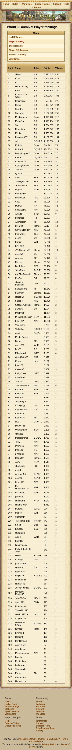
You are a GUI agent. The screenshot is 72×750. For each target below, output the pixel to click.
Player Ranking (16, 41)
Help (66, 4)
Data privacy (53, 739)
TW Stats (40, 714)
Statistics (9, 709)
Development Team (45, 728)
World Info (27, 4)
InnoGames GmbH (27, 739)
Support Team (43, 726)
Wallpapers (10, 714)
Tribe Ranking (16, 46)
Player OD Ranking (18, 50)
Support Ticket (12, 723)
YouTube (40, 711)
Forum (37, 7)
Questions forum (13, 726)
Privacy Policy (49, 744)
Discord (40, 709)
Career (39, 723)
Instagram (41, 704)
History (39, 731)
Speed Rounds (42, 4)
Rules (15, 4)
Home (6, 4)
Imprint (41, 739)
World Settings (12, 706)
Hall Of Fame (15, 37)
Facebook (41, 706)
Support (57, 4)
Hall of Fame (11, 704)
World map (14, 59)
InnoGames (41, 721)
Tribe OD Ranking (17, 54)
